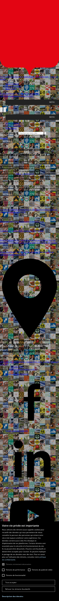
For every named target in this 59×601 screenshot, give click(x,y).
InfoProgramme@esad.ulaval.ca (22, 369)
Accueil (3, 138)
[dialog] (29, 561)
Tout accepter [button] (11, 582)
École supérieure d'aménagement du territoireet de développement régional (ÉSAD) (19, 94)
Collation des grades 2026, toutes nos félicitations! (21, 231)
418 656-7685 (17, 367)
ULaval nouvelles (13, 86)
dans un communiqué (25, 174)
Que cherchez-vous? (9, 133)
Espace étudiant (12, 84)
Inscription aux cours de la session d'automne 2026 (22, 221)
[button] (12, 596)
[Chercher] (1, 109)
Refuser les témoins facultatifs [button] (17, 589)
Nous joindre (11, 89)
